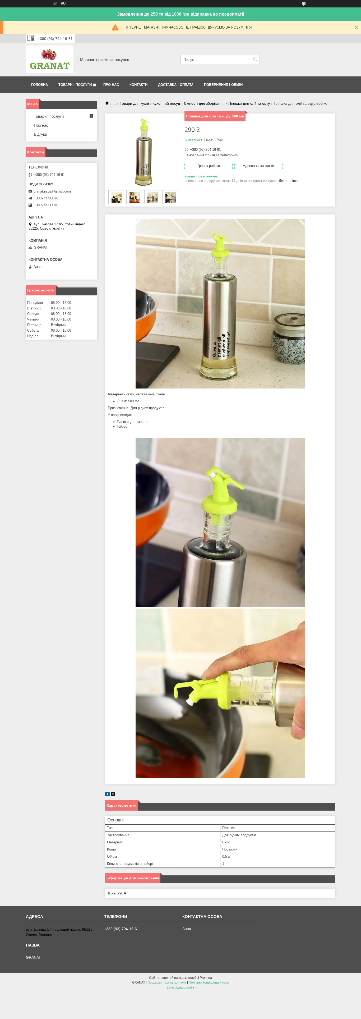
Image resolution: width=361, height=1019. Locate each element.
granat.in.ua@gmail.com (52, 191)
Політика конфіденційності (209, 982)
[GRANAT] (49, 59)
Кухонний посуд (166, 103)
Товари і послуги (75, 85)
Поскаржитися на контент (166, 982)
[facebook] (107, 795)
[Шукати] (255, 59)
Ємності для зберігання (204, 103)
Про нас (111, 85)
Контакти (138, 85)
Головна (39, 85)
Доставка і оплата (175, 85)
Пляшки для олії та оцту (249, 103)
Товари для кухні (134, 103)
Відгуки (40, 134)
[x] (113, 795)
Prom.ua (206, 978)
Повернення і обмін (223, 85)
